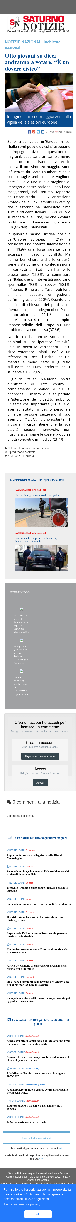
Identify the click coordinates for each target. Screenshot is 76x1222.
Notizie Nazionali (23, 41)
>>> (61, 1148)
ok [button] (38, 1214)
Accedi (40, 782)
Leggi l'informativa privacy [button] (22, 1204)
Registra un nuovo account (40, 756)
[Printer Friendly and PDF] (59, 132)
